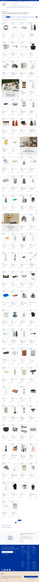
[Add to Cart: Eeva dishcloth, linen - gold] (27, 383)
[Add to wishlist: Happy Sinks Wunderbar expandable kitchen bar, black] (36, 252)
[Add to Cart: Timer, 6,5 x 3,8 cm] (9, 38)
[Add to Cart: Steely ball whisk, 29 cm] (9, 402)
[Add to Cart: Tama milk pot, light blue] (27, 497)
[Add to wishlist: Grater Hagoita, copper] (27, 309)
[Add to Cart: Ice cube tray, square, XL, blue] (9, 306)
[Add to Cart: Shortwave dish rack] (27, 38)
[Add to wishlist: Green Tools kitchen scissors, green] (27, 156)
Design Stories (34, 564)
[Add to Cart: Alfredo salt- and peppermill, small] (9, 325)
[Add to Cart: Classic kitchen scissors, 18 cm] (9, 249)
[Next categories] (36, 17)
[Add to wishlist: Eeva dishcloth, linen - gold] (27, 367)
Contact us (22, 554)
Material (17, 19)
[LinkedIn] (10, 570)
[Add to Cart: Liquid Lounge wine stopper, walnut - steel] (36, 421)
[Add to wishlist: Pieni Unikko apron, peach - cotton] (36, 443)
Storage (19, 7)
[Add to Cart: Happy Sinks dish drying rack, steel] (9, 76)
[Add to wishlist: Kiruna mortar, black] (36, 41)
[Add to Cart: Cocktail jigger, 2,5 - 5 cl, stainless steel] (27, 421)
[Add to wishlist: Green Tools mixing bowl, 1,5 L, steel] (36, 462)
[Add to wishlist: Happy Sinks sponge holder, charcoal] (36, 309)
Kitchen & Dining (13, 7)
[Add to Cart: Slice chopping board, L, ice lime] (18, 172)
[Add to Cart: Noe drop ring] (36, 402)
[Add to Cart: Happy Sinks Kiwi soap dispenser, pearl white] (36, 76)
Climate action (28, 554)
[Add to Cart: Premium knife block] (27, 363)
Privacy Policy (6, 578)
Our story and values (28, 548)
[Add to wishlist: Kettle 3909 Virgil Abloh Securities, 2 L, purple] (27, 443)
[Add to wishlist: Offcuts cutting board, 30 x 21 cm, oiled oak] (18, 290)
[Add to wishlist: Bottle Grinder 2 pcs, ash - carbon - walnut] (36, 22)
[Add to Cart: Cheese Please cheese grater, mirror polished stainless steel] (36, 497)
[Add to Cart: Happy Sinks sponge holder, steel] (9, 172)
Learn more (21, 539)
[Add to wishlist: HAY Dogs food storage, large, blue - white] (27, 60)
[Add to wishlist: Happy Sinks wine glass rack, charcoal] (27, 424)
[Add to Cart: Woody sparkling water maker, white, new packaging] (27, 344)
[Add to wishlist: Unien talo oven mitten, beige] (9, 405)
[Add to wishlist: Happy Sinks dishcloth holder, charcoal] (36, 328)
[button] (33, 3)
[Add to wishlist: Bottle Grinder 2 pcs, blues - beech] (18, 328)
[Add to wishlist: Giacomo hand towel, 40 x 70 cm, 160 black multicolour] (27, 80)
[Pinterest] (7, 570)
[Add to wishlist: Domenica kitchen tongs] (18, 367)
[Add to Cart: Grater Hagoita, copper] (27, 325)
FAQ (21, 553)
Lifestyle (29, 7)
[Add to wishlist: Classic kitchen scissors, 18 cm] (9, 233)
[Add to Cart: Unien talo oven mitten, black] (18, 497)
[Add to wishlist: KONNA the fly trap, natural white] (18, 175)
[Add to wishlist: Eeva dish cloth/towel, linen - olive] (27, 462)
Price (14, 19)
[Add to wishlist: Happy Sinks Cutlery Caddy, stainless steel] (27, 233)
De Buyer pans (9, 527)
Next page (19, 520)
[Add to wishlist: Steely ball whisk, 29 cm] (9, 386)
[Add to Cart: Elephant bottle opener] (18, 440)
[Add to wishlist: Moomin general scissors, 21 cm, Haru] (9, 328)
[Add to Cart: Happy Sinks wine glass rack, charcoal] (27, 440)
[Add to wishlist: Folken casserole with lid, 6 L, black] (9, 424)
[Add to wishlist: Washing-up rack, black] (18, 271)
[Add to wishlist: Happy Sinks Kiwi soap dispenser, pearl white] (36, 60)
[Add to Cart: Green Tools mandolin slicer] (9, 478)
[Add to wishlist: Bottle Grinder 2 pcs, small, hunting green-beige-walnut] (36, 118)
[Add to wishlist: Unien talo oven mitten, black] (18, 481)
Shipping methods (23, 551)
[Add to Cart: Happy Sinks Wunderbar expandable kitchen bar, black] (36, 268)
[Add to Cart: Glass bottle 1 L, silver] (18, 249)
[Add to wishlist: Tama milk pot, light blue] (27, 481)
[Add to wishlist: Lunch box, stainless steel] (18, 137)
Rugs (27, 570)
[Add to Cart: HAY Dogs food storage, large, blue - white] (27, 76)
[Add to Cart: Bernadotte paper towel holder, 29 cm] (36, 115)
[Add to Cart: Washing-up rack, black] (18, 287)
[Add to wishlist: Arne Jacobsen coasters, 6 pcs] (18, 99)
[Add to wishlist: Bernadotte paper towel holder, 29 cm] (36, 99)
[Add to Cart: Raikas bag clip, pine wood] (9, 517)
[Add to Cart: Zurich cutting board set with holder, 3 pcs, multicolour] (18, 76)
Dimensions (24, 19)
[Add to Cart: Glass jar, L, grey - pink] (36, 363)
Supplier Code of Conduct (29, 558)
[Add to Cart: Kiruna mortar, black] (36, 57)
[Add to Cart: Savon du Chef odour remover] (36, 306)
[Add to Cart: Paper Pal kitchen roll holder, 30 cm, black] (18, 421)
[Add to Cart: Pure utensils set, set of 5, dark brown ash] (9, 134)
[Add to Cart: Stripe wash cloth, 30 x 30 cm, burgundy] (27, 268)
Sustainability (28, 551)
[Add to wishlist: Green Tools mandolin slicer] (9, 462)
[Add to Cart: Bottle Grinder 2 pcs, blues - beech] (18, 344)
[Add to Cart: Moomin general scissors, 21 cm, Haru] (9, 344)
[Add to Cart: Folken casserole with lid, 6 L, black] (9, 440)
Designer (20, 19)
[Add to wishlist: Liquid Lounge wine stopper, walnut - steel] (36, 405)
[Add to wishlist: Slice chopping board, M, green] (18, 194)
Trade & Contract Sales (35, 549)
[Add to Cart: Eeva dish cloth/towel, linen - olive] (27, 478)
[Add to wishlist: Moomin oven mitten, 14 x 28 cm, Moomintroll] (9, 137)
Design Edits (34, 565)
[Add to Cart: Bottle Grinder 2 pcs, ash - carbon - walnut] (36, 38)
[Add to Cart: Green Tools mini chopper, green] (36, 383)
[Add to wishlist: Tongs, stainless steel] (9, 443)
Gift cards (34, 566)
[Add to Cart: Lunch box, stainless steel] (18, 153)
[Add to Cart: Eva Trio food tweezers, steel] (36, 249)
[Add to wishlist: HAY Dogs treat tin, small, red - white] (9, 175)
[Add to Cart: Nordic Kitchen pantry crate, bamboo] (9, 287)
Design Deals (34, 567)
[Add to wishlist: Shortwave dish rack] (27, 22)
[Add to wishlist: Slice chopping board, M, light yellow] (18, 22)
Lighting (10, 7)
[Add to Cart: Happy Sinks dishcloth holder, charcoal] (36, 344)
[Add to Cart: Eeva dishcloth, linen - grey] (18, 517)
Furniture (8, 7)
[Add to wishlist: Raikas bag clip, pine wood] (9, 501)
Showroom (22, 564)
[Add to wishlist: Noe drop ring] (36, 386)
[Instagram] (2, 570)
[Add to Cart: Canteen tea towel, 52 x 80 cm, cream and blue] (36, 191)
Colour (8, 19)
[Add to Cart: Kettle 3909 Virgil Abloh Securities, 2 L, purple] (27, 459)
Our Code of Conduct (28, 556)
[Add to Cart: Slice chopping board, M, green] (18, 210)
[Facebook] (5, 570)
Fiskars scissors (4, 527)
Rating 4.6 (21, 0)
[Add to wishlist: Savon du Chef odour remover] (36, 290)
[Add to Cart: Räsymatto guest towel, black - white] (36, 210)
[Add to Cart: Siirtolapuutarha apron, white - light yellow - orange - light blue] (27, 191)
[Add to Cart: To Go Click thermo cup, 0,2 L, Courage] (36, 229)
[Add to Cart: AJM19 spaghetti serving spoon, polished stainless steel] (18, 478)
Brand (5, 19)
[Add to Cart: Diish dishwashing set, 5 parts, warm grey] (27, 210)
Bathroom (24, 7)
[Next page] (24, 522)
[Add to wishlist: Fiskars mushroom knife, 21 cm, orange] (9, 367)
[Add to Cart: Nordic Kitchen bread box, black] (27, 134)
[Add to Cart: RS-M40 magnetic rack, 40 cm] (27, 57)
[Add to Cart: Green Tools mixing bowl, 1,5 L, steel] (36, 478)
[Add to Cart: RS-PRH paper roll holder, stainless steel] (36, 172)
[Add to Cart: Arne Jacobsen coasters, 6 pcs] (18, 115)
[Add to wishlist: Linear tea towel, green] (9, 194)
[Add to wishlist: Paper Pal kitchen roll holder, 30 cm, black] (18, 405)
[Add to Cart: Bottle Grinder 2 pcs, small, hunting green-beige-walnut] (36, 134)
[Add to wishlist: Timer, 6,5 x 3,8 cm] (9, 22)
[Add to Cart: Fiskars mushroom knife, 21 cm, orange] (9, 383)
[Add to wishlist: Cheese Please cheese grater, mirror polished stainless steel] (36, 481)
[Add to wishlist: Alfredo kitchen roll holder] (36, 80)
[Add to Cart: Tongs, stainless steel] (9, 459)
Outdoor (26, 7)
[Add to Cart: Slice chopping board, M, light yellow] (18, 38)
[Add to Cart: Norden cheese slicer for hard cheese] (27, 402)
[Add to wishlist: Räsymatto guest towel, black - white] (36, 194)
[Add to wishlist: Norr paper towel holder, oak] (9, 252)
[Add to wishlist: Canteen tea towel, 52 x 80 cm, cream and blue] (36, 175)
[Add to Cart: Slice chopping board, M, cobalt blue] (9, 115)
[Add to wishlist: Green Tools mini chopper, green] (36, 367)
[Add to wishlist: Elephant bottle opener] (18, 424)
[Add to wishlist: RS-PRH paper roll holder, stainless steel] (36, 156)
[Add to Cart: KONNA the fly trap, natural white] (18, 191)
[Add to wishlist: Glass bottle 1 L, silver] (18, 233)
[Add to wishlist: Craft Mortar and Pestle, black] (18, 443)
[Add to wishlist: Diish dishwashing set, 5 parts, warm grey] (27, 194)
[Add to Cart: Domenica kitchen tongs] (18, 383)
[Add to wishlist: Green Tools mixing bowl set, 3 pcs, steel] (27, 271)
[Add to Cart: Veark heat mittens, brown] (18, 134)
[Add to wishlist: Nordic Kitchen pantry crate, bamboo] (9, 271)
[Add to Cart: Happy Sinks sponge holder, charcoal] (36, 325)
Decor (16, 7)
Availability (11, 19)
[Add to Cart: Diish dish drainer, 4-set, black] (9, 363)
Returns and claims (23, 552)
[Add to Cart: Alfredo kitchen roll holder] (36, 96)
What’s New (28, 563)
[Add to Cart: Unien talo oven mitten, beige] (9, 421)
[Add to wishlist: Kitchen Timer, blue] (18, 309)
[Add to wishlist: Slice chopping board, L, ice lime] (18, 156)
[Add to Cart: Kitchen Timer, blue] (18, 325)
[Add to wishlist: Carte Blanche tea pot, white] (9, 41)
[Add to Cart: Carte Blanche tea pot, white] (9, 57)
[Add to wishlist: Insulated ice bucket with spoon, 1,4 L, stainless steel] (27, 290)
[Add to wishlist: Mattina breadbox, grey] (36, 424)
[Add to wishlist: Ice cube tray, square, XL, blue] (9, 290)
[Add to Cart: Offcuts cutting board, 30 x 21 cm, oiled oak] (18, 306)
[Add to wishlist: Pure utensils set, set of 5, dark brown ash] (9, 118)
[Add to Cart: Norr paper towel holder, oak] (9, 268)
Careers (28, 550)
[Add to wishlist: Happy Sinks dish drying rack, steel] (9, 60)
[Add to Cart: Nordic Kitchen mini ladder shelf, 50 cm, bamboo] (27, 115)
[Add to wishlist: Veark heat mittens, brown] (18, 118)
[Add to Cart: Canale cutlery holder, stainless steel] (27, 229)
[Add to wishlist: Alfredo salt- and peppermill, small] (9, 309)
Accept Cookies (31, 576)
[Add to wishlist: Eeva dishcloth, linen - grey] (18, 501)
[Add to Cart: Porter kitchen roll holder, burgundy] (18, 268)
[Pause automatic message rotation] (27, 0)
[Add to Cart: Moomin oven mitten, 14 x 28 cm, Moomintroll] (9, 153)
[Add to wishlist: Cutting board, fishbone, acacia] (18, 386)
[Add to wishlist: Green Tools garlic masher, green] (36, 271)
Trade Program (34, 550)
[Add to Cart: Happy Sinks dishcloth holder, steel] (18, 57)
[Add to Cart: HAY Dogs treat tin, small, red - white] (9, 191)
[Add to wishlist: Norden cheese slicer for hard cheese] (27, 386)
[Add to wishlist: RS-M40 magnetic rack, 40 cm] (27, 41)
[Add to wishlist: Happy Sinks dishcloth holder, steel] (18, 41)
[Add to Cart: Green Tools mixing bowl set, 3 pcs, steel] (27, 287)
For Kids (31, 7)
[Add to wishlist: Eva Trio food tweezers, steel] (36, 233)
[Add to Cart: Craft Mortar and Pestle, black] (18, 459)
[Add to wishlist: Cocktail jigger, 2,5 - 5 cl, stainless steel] (27, 405)
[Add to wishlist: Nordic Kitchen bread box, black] (27, 118)
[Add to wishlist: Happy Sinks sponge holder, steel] (9, 156)
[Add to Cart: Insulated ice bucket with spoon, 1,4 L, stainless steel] (27, 306)
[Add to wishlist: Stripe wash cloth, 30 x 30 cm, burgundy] (27, 252)
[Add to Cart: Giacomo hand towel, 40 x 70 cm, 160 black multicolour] (27, 96)
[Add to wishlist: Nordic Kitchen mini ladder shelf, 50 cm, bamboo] (27, 99)
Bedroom (21, 7)
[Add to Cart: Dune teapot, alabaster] (18, 363)
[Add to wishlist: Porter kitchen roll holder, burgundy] (18, 252)
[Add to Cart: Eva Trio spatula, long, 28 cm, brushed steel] (9, 497)
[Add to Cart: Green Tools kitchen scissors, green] (27, 172)
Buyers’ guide (28, 559)
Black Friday (34, 568)
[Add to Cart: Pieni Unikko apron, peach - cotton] (36, 459)
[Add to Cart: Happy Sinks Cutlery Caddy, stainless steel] (27, 249)
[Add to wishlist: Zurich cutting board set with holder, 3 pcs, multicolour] (18, 60)
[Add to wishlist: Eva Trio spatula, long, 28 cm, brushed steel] (9, 481)
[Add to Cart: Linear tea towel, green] (9, 210)
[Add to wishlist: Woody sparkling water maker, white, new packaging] (27, 328)
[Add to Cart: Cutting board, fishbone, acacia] (18, 402)
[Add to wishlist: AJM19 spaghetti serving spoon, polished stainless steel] (18, 462)
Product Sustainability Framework (28, 553)
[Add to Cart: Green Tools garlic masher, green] (36, 287)
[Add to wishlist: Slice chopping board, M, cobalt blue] (9, 99)
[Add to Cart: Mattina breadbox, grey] (36, 440)
